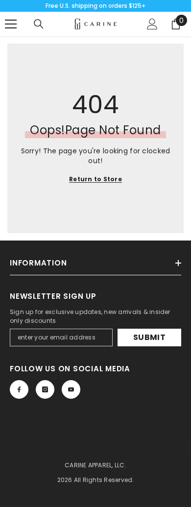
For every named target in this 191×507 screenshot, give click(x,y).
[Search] (39, 24)
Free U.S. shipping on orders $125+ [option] (95, 5)
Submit (149, 337)
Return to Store (95, 179)
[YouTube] (71, 389)
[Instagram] (45, 389)
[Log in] (152, 24)
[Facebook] (19, 389)
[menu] (11, 24)
